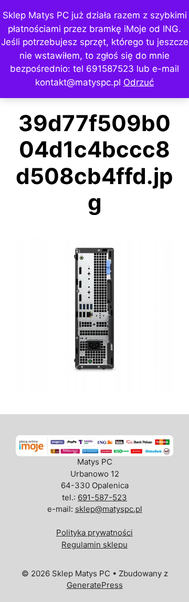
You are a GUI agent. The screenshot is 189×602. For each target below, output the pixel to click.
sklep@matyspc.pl (108, 509)
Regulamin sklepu (94, 545)
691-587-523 (102, 497)
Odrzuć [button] (138, 82)
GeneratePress (95, 585)
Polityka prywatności (94, 533)
